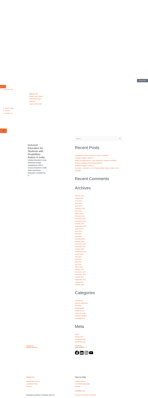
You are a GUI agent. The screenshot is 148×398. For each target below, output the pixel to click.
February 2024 (80, 216)
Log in (77, 334)
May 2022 (78, 262)
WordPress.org (80, 342)
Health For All (79, 311)
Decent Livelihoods (81, 303)
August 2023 (79, 229)
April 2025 (78, 206)
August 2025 (79, 198)
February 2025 (80, 208)
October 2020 (79, 285)
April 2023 (78, 236)
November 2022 (80, 246)
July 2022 (78, 257)
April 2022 (78, 264)
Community (79, 300)
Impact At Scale (80, 313)
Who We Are (9, 89)
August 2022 (79, 254)
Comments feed (80, 339)
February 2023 (80, 239)
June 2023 (78, 231)
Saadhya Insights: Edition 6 (84, 158)
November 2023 (80, 221)
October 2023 (79, 224)
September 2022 (80, 252)
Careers (7, 111)
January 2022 (79, 269)
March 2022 (79, 267)
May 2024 (78, 211)
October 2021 (79, 277)
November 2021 (80, 274)
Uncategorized (80, 318)
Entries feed (79, 337)
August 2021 (79, 282)
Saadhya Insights (81, 316)
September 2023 (80, 226)
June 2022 (78, 259)
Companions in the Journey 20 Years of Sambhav (92, 155)
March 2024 (79, 213)
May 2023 (78, 234)
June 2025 (78, 201)
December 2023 (80, 218)
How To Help (9, 108)
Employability (79, 308)
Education (78, 305)
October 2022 (79, 249)
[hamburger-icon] (3, 86)
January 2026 (79, 196)
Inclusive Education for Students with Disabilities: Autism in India (36, 151)
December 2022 (80, 244)
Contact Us (8, 113)
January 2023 (79, 241)
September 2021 (80, 279)
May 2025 (78, 203)
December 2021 (80, 272)
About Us (33, 94)
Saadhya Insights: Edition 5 (84, 165)
